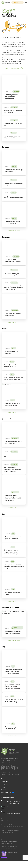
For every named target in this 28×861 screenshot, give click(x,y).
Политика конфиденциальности (9, 818)
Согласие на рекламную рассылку (10, 828)
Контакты (4, 789)
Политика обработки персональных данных (12, 826)
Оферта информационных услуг (9, 820)
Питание (13, 132)
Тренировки (14, 107)
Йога (4, 514)
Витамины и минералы (11, 608)
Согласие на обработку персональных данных (13, 824)
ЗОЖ (3, 647)
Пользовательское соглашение (9, 822)
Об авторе (4, 784)
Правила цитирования (7, 832)
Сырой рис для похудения (13, 813)
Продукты (4, 787)
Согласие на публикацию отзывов (10, 830)
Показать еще (12, 230)
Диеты (4, 329)
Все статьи (4, 779)
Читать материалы (12, 68)
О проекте (4, 781)
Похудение (16, 91)
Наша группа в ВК (6, 792)
